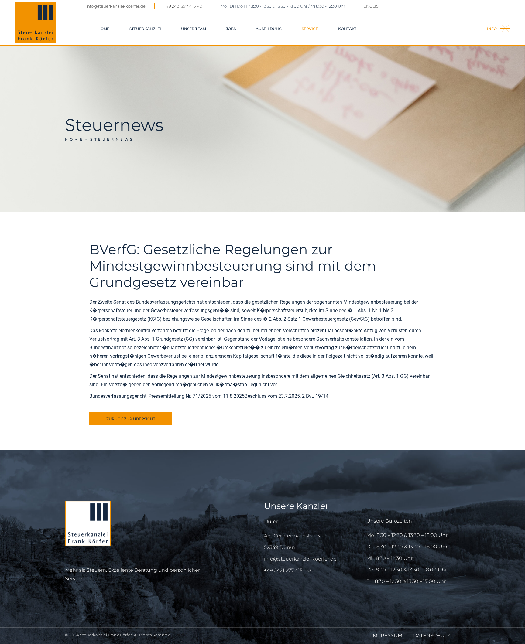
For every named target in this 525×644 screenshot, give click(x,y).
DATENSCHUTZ (431, 636)
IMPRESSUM (386, 636)
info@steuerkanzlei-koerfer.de (116, 6)
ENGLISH (372, 6)
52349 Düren (279, 547)
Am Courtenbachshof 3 (292, 536)
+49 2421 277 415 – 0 (183, 6)
